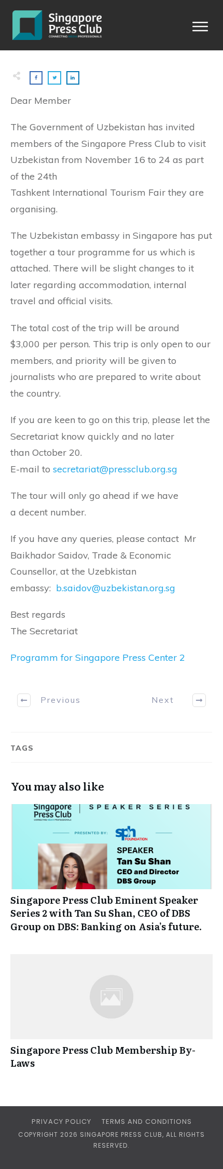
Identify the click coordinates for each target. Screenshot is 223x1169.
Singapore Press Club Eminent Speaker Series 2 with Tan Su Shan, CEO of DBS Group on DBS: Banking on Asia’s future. (111, 873)
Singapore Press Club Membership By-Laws (111, 1017)
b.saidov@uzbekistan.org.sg (115, 588)
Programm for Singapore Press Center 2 (97, 657)
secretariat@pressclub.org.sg (115, 469)
